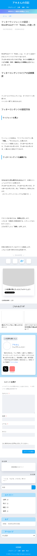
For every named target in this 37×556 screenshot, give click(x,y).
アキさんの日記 (20, 2)
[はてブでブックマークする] (22, 261)
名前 (4, 416)
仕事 (19, 7)
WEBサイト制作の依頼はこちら (18, 11)
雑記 (6, 507)
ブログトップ (12, 7)
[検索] (34, 487)
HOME (18, 547)
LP (4, 523)
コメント (6, 393)
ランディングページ (14, 523)
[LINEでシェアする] (28, 261)
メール (5, 424)
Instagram (12, 372)
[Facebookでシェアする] (15, 261)
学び (27, 7)
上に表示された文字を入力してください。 (15, 443)
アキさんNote (14, 362)
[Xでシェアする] (8, 261)
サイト (4, 431)
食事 (23, 7)
